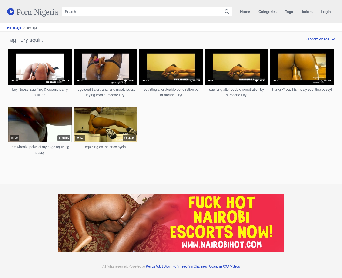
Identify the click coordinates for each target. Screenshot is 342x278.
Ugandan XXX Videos (224, 266)
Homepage (14, 27)
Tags (289, 11)
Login (326, 11)
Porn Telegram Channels (190, 266)
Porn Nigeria (36, 11)
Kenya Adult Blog (158, 266)
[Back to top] (329, 263)
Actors (307, 11)
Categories (267, 11)
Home (245, 11)
